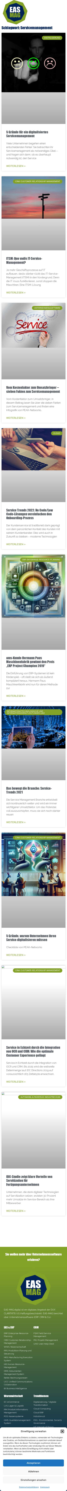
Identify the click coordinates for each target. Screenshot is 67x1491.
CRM (36, 1327)
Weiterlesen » (16, 166)
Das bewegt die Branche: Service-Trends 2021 (29, 790)
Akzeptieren (33, 1462)
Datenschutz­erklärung (29, 1487)
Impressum (45, 1487)
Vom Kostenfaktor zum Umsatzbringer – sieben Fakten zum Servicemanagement (33, 389)
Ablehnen (33, 1471)
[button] (62, 1431)
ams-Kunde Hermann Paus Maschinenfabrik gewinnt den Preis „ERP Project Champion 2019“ (30, 662)
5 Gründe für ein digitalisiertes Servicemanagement (27, 134)
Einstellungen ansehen (33, 1479)
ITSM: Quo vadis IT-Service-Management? (24, 260)
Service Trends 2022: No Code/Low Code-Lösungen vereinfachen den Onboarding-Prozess (29, 514)
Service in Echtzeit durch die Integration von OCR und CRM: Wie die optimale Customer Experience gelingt (33, 1051)
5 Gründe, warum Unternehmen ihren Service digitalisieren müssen (31, 938)
